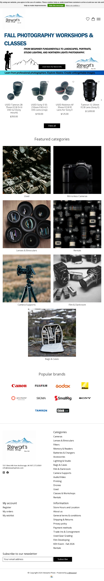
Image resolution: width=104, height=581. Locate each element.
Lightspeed (72, 573)
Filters (56, 444)
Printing (57, 481)
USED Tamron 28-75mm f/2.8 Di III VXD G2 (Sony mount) (14, 108)
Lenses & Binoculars (26, 250)
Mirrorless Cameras (77, 196)
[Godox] (63, 386)
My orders (8, 511)
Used (26, 196)
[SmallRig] (63, 398)
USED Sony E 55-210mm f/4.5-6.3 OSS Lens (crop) (39, 107)
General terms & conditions (67, 515)
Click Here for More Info (52, 66)
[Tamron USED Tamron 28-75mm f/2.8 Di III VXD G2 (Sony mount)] (14, 90)
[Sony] (85, 398)
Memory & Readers (63, 448)
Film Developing (61, 539)
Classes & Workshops (64, 493)
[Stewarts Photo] (14, 19)
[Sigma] (41, 398)
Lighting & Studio (62, 460)
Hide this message (56, 5)
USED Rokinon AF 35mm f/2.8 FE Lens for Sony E (65, 107)
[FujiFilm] (41, 386)
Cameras (57, 436)
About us (58, 511)
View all (52, 125)
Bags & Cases (52, 358)
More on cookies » (73, 5)
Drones (57, 485)
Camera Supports (27, 304)
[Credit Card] (51, 577)
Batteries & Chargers (64, 452)
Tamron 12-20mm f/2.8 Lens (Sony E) (90, 106)
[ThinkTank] (63, 411)
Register (7, 507)
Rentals (77, 250)
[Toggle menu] (98, 19)
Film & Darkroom (77, 304)
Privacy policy (60, 523)
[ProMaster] (19, 398)
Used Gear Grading (63, 535)
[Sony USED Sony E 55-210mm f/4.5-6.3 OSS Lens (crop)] (39, 90)
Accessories (59, 456)
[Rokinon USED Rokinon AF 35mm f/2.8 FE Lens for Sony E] (64, 90)
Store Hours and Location (66, 507)
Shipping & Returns (63, 519)
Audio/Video (59, 477)
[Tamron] (41, 411)
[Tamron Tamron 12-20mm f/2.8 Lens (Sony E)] (90, 90)
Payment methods (62, 527)
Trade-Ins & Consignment (66, 531)
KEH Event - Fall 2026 (63, 543)
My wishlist (8, 515)
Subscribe (63, 559)
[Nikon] (85, 386)
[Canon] (19, 386)
